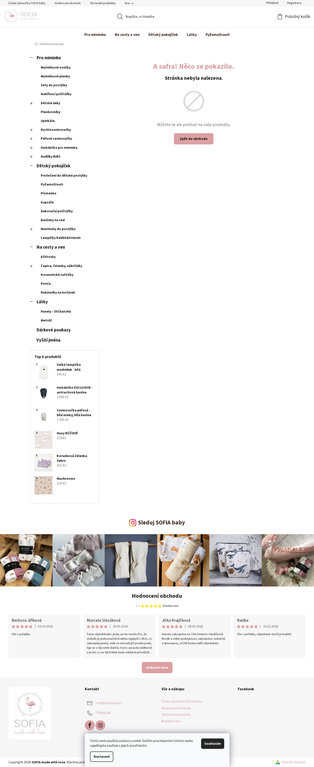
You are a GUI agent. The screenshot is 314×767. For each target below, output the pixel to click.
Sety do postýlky (54, 85)
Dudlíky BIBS (50, 156)
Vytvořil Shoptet (293, 762)
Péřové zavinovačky (56, 138)
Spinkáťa (48, 120)
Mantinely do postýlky (58, 229)
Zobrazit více (157, 667)
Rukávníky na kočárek (58, 292)
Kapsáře (47, 202)
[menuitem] (95, 34)
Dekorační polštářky (57, 211)
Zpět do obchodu (194, 138)
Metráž (46, 320)
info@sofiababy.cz (108, 703)
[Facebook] (90, 725)
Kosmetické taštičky (57, 274)
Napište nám (170, 721)
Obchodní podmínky (103, 3)
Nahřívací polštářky (56, 94)
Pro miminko (48, 58)
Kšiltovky (48, 256)
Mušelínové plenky (55, 76)
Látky (42, 302)
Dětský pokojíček (53, 166)
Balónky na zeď (53, 220)
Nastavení (102, 756)
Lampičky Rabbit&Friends (61, 237)
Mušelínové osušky (56, 67)
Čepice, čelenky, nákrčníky (61, 266)
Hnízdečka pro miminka (59, 147)
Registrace (294, 3)
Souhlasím (212, 743)
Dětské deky (50, 103)
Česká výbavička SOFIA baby (27, 3)
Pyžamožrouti (52, 184)
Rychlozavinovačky (56, 129)
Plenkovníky (50, 112)
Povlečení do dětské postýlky (64, 175)
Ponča (46, 283)
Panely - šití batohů (56, 311)
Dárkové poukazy (53, 330)
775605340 (103, 713)
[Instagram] (100, 725)
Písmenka (48, 193)
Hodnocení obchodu (68, 3)
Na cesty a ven (50, 247)
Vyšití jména (48, 340)
